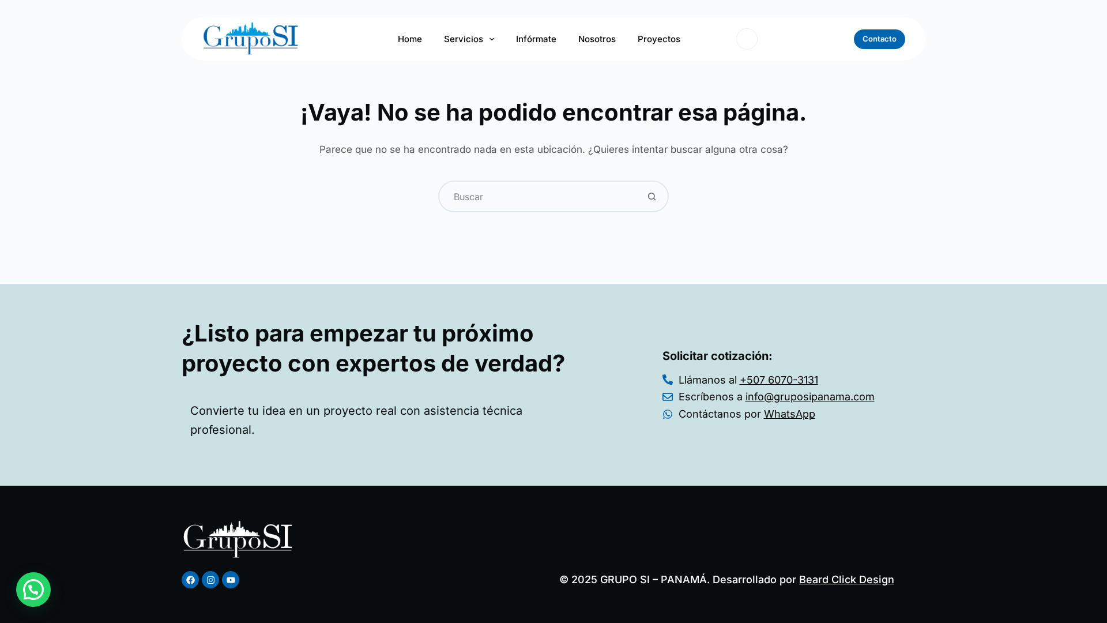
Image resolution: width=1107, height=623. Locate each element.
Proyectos (659, 38)
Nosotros (597, 38)
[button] (33, 589)
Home (410, 38)
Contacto (880, 38)
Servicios (463, 38)
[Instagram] (210, 579)
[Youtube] (230, 579)
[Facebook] (190, 579)
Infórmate (536, 38)
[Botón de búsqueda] (652, 196)
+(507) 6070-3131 (804, 38)
